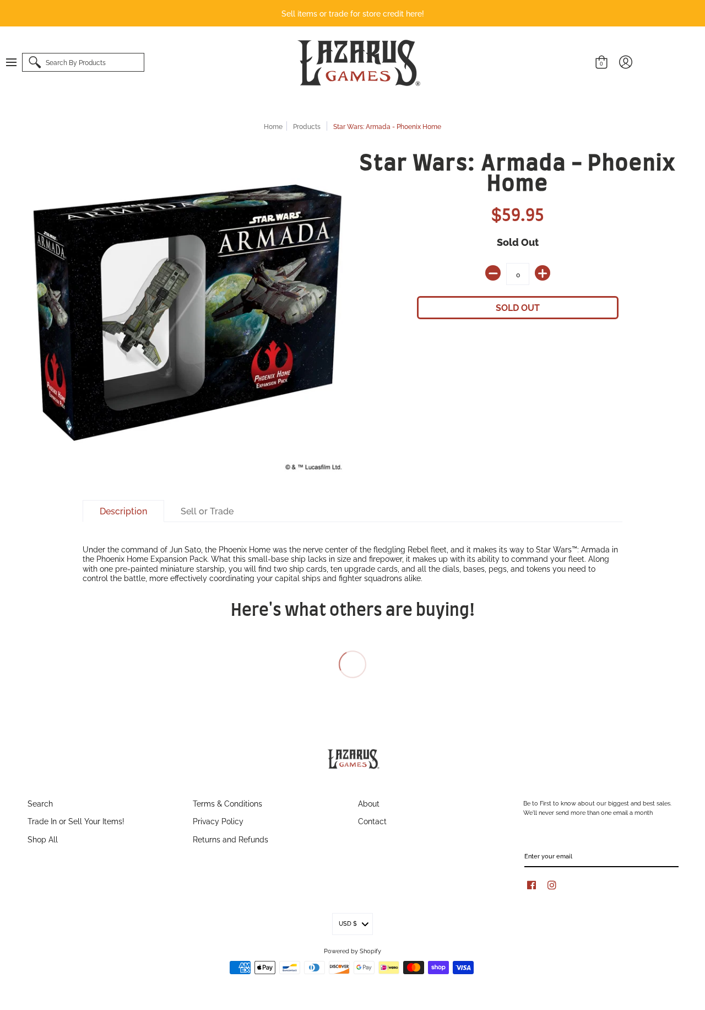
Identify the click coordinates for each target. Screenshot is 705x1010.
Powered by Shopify (352, 950)
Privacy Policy (218, 820)
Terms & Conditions (227, 803)
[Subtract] (493, 273)
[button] (16, 62)
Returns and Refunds (230, 839)
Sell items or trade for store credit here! (352, 13)
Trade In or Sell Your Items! (76, 820)
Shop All (43, 839)
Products (307, 126)
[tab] (123, 511)
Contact (372, 820)
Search (40, 803)
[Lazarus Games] (357, 62)
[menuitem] (16, 62)
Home (273, 126)
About (368, 803)
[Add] (542, 273)
